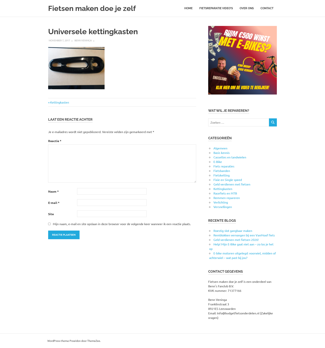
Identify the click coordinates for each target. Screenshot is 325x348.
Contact (266, 8)
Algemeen (220, 148)
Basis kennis (221, 152)
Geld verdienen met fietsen (231, 184)
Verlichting (220, 202)
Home (188, 8)
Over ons (247, 8)
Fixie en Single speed (227, 180)
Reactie (54, 141)
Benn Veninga (83, 40)
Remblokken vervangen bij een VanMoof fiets (244, 235)
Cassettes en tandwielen (229, 157)
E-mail (53, 203)
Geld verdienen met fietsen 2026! (236, 239)
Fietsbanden (221, 170)
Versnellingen (222, 207)
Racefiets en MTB (225, 193)
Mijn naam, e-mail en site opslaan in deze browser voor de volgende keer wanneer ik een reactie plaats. (122, 224)
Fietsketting (221, 175)
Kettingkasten (59, 102)
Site (51, 214)
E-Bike (217, 161)
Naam (53, 191)
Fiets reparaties (223, 166)
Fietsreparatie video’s (216, 8)
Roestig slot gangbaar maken (232, 230)
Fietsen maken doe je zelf (92, 8)
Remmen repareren (226, 198)
